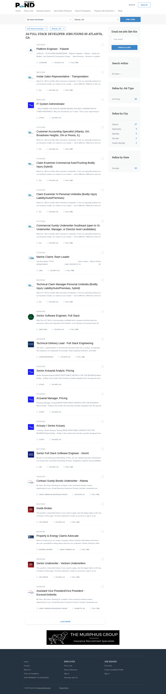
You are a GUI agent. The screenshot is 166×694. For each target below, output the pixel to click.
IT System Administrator (50, 103)
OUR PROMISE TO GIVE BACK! (36, 678)
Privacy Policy (64, 688)
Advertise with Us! (71, 678)
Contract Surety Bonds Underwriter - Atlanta (62, 480)
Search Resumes (70, 670)
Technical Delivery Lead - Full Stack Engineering (64, 343)
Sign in (132, 5)
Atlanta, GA (56, 29)
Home (26, 662)
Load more (65, 622)
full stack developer (35, 29)
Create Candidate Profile (113, 670)
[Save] (100, 45)
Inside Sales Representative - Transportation (62, 76)
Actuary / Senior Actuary (50, 425)
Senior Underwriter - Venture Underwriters (61, 563)
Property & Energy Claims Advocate (57, 535)
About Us (27, 670)
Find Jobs (130, 19)
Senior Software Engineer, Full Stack (58, 315)
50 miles (116, 74)
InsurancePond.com (44, 688)
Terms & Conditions (31, 674)
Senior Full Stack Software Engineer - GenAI (62, 453)
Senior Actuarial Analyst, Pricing (55, 370)
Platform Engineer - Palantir (52, 48)
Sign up (144, 5)
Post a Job (68, 666)
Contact (27, 666)
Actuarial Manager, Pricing (51, 398)
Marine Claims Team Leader (52, 256)
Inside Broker (44, 508)
